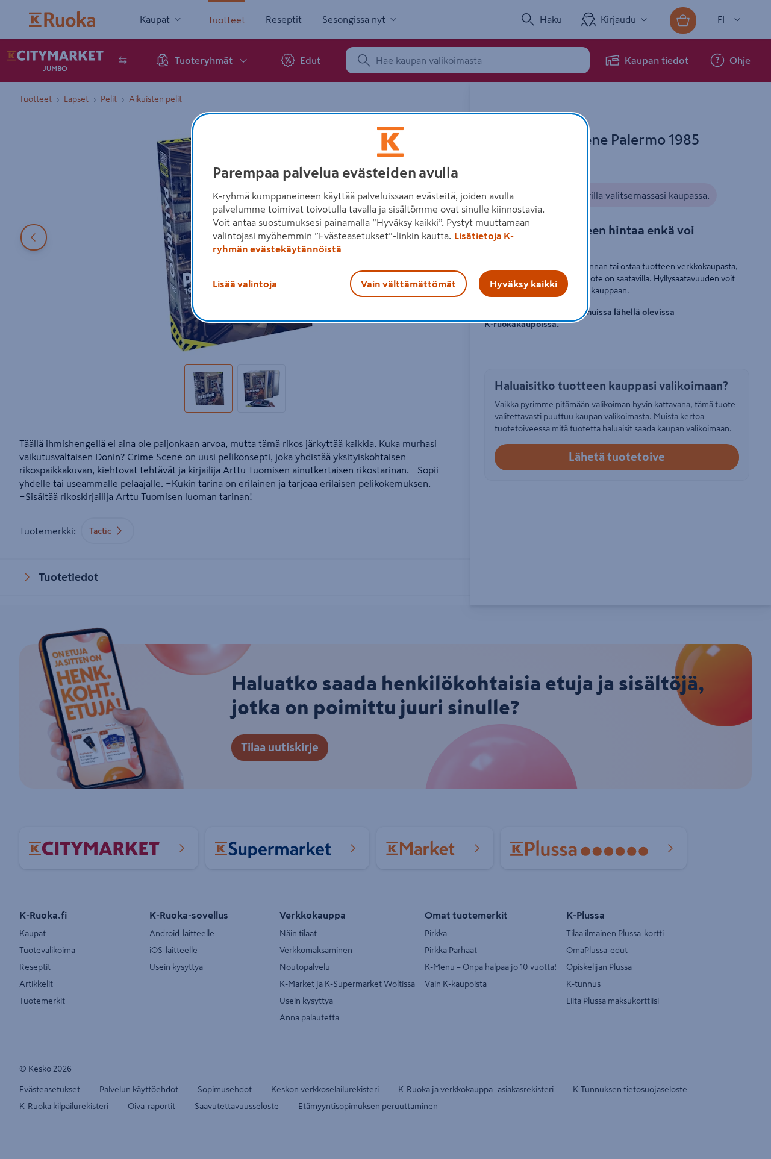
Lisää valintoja (245, 284)
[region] (390, 217)
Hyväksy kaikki (523, 284)
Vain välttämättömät (408, 284)
